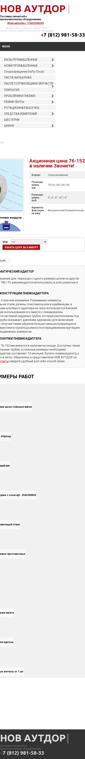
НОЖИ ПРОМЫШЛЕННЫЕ (21, 65)
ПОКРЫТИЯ (11, 90)
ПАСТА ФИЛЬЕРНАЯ (17, 77)
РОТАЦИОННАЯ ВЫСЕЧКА (21, 107)
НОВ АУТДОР (33, 8)
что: (5, 242)
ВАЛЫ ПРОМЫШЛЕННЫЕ (21, 59)
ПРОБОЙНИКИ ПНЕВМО (19, 95)
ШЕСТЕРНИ (11, 119)
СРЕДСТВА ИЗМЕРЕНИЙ (20, 113)
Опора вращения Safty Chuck (24, 71)
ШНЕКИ (9, 125)
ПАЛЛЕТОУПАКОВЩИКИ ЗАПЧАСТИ (28, 83)
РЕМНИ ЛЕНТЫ (14, 101)
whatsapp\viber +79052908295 (25, 23)
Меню (6, 46)
